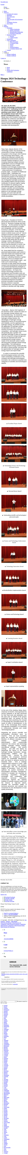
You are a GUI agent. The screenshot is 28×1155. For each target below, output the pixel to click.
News (8, 69)
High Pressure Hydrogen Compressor (16, 924)
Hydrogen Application (15, 33)
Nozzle (11, 44)
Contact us (3, 58)
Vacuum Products (14, 47)
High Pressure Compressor (7, 925)
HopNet (12, 36)
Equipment (9, 28)
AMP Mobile (14, 921)
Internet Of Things (11, 34)
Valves (11, 46)
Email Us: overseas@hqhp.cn (11, 913)
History (8, 18)
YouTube (11, 901)
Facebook (12, 897)
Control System (14, 37)
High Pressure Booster (6, 922)
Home (5, 11)
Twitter (10, 900)
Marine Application (14, 30)
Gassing (9, 50)
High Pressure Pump (19, 925)
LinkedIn (11, 898)
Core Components (11, 40)
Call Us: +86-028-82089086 (11, 914)
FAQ (8, 21)
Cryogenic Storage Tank (16, 48)
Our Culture (10, 23)
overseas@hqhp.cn (8, 950)
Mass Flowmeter (14, 41)
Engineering (10, 39)
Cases (5, 51)
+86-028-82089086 (8, 939)
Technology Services (12, 22)
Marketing (9, 15)
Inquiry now (4, 894)
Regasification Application (16, 32)
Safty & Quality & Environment (15, 19)
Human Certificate (11, 54)
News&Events (4, 2)
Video (5, 25)
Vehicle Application (15, 29)
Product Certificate (11, 55)
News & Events (11, 16)
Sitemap (8, 921)
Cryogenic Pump (14, 43)
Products (6, 26)
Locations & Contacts (12, 14)
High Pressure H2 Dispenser (8, 927)
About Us (6, 12)
